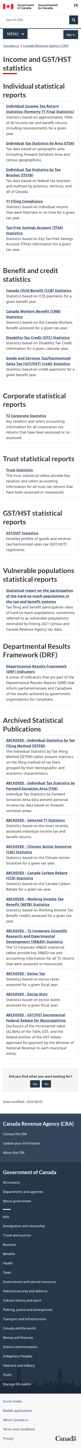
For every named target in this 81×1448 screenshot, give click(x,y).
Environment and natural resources (29, 1282)
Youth (7, 1375)
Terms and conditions (19, 1429)
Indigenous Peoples (17, 1356)
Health (8, 1263)
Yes (35, 1084)
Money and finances (18, 1337)
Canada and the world (19, 1328)
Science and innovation (20, 1347)
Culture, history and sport (22, 1300)
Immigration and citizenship (24, 1226)
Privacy (8, 1438)
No (46, 1084)
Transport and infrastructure (24, 1319)
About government (17, 1201)
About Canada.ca (15, 1420)
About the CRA (13, 1152)
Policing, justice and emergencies (27, 1310)
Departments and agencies (23, 1192)
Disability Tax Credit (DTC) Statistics (38, 337)
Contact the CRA (15, 1134)
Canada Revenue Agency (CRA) (46, 46)
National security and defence (25, 1291)
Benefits (9, 1254)
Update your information (21, 1143)
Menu (13, 33)
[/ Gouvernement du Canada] (30, 6)
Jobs (6, 1217)
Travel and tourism (17, 1235)
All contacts (11, 1182)
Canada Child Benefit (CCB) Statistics (38, 290)
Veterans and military (19, 1365)
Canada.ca (11, 46)
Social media (12, 1401)
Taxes (7, 1272)
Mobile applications (17, 1410)
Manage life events (17, 1384)
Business (9, 1244)
